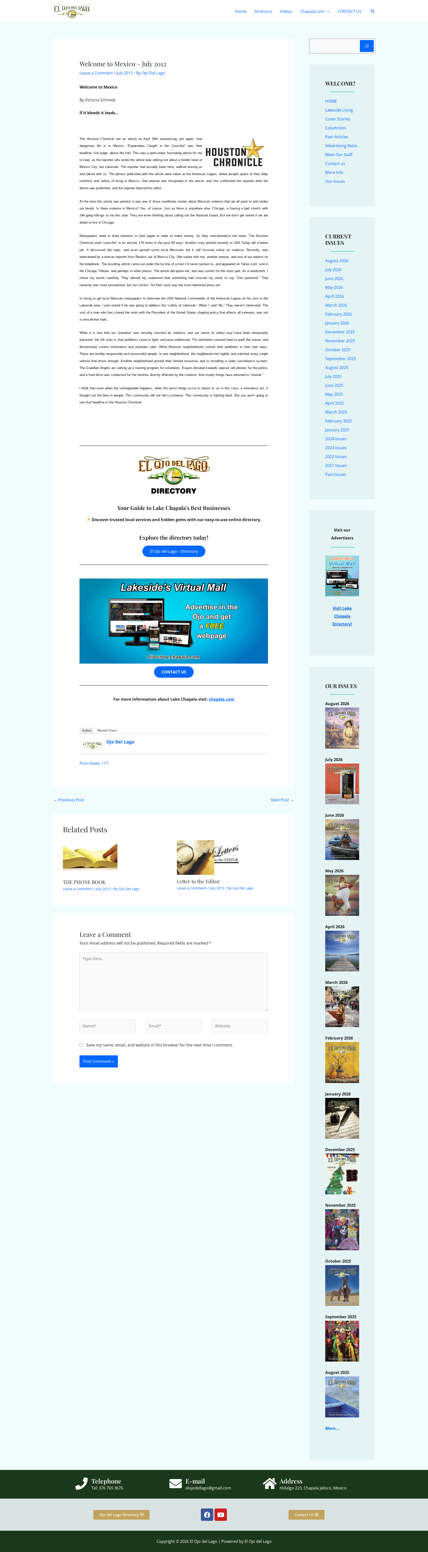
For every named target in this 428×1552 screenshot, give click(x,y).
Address (291, 1481)
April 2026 (334, 296)
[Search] (367, 46)
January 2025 (337, 430)
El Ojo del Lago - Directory (174, 551)
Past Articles (336, 136)
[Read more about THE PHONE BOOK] (90, 857)
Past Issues (335, 474)
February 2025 (338, 421)
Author (86, 730)
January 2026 (337, 323)
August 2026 (336, 260)
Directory (263, 11)
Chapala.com (312, 11)
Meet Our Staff (338, 154)
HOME (331, 101)
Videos (286, 11)
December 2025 (340, 332)
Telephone (106, 1481)
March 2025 (336, 412)
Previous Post (69, 800)
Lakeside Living (339, 110)
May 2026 (334, 287)
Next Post (282, 800)
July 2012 (124, 73)
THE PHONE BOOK (84, 882)
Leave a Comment (96, 73)
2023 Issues (336, 447)
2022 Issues (336, 456)
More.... (332, 1428)
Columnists (335, 128)
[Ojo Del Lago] (92, 744)
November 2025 (340, 341)
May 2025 (334, 394)
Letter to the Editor (198, 881)
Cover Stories (337, 119)
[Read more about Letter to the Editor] (208, 857)
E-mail (195, 1481)
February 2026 (338, 314)
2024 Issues (336, 438)
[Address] (270, 1483)
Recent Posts (107, 730)
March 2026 (336, 305)
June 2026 (334, 278)
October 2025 (337, 349)
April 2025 (334, 403)
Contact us (335, 163)
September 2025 (340, 358)
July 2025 (333, 376)
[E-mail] (175, 1483)
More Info (334, 172)
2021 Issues (336, 465)
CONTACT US (350, 11)
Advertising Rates (341, 145)
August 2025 (336, 367)
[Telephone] (81, 1483)
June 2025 (334, 385)
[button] (327, 11)
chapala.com (221, 699)
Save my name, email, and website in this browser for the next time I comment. (159, 1045)
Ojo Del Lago (120, 742)
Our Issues (335, 181)
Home (240, 11)
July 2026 (333, 269)
